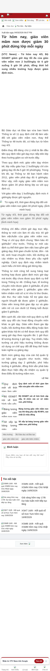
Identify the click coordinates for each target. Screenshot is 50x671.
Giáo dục (10, 26)
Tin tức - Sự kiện (24, 26)
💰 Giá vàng (29, 20)
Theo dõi (39, 661)
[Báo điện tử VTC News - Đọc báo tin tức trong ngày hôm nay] (15, 15)
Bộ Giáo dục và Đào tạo (25, 434)
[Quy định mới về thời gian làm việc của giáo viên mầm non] (9, 387)
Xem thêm (24, 544)
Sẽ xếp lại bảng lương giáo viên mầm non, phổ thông (33, 423)
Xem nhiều (19, 20)
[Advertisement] (25, 100)
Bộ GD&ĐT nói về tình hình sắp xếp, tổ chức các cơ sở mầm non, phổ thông (33, 399)
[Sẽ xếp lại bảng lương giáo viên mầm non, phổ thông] (9, 425)
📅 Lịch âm (40, 20)
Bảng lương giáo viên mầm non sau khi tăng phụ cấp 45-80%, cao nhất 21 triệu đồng (33, 412)
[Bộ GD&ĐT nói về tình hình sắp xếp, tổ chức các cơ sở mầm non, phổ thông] (9, 400)
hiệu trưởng (7, 434)
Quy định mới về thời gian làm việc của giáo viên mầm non (33, 385)
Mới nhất (7, 20)
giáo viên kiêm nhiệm (30, 439)
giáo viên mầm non (10, 439)
